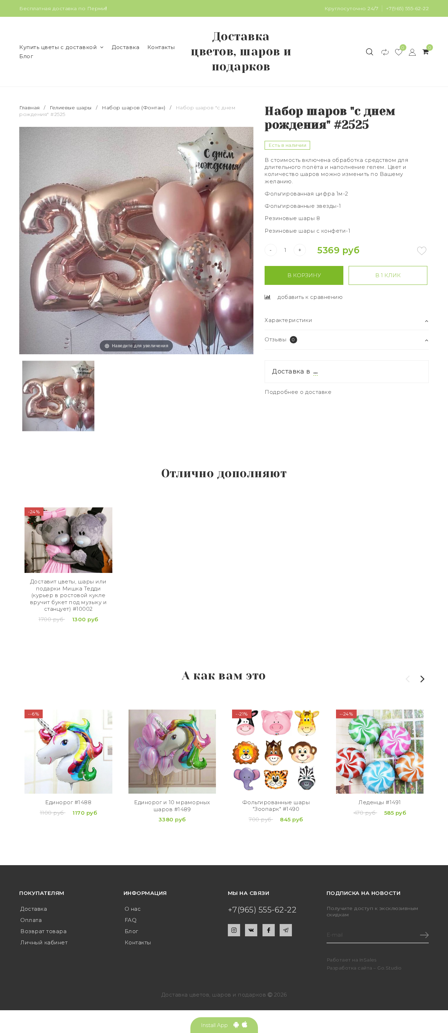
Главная (30, 107)
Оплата (31, 920)
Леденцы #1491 (379, 802)
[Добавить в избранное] (422, 250)
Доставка (125, 47)
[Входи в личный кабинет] (409, 52)
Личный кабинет (44, 942)
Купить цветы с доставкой (58, 47)
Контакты (161, 47)
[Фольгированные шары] (276, 751)
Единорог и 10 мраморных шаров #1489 (172, 806)
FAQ (131, 920)
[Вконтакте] (251, 930)
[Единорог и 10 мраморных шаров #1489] (172, 752)
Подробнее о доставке (298, 392)
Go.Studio (389, 968)
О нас (133, 908)
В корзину (304, 275)
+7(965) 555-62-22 (407, 8)
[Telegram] (286, 930)
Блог (26, 56)
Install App (217, 1025)
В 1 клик (388, 275)
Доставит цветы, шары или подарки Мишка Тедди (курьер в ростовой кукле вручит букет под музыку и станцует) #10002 (68, 595)
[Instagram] (234, 930)
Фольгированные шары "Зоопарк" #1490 (276, 806)
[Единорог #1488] (68, 752)
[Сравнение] (381, 52)
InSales (368, 960)
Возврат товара (43, 931)
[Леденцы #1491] (380, 752)
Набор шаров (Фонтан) (133, 107)
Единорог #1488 (68, 802)
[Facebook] (268, 930)
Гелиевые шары (71, 107)
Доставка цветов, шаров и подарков (241, 51)
